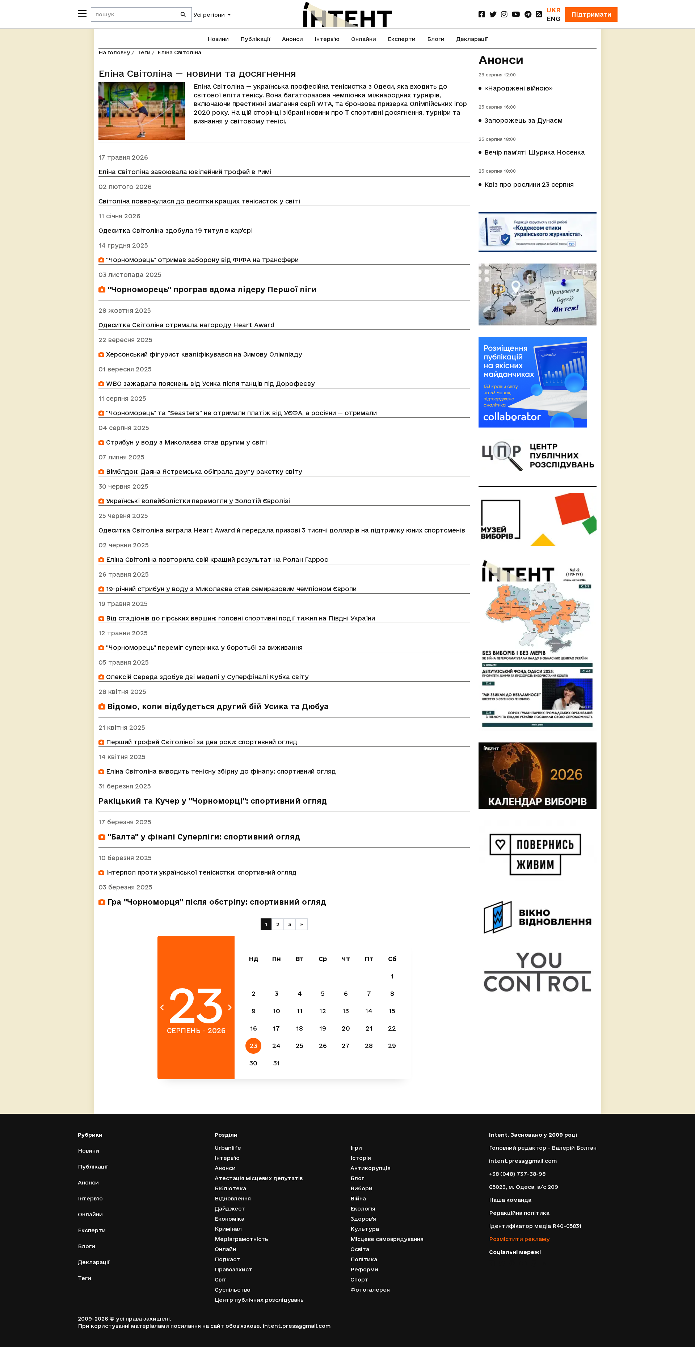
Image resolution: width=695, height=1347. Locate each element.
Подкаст (227, 1259)
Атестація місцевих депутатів (259, 1178)
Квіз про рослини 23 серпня (529, 184)
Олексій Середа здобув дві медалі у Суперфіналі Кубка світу (206, 676)
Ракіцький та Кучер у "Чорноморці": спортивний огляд (212, 801)
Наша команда (510, 1200)
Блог (357, 1178)
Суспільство (232, 1290)
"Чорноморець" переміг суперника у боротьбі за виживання (203, 647)
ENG (553, 18)
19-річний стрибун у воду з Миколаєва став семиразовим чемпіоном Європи (230, 588)
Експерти (402, 39)
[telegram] (528, 14)
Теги (144, 52)
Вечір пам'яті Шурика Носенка (534, 152)
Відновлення (233, 1198)
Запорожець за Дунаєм (523, 120)
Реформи (364, 1269)
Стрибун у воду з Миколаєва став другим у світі (185, 442)
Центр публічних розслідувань (259, 1300)
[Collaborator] (538, 382)
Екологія (362, 1208)
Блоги (436, 39)
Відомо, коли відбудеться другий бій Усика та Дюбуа (217, 706)
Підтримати (591, 14)
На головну (114, 52)
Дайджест (230, 1208)
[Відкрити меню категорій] (82, 13)
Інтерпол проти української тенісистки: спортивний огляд (200, 872)
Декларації (472, 39)
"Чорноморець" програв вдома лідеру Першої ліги (211, 289)
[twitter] (493, 14)
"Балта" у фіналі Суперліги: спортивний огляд (202, 837)
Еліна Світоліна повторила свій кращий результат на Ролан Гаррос (216, 559)
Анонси (292, 39)
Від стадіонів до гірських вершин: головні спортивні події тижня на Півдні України (239, 618)
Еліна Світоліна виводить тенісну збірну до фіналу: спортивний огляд (220, 771)
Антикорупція (370, 1168)
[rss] (539, 14)
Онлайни (363, 39)
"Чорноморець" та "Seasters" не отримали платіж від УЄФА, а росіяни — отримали (240, 412)
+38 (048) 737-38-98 (517, 1174)
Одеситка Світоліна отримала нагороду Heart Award (186, 324)
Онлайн (225, 1249)
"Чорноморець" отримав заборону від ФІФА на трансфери (201, 259)
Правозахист (233, 1269)
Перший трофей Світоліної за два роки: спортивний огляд (200, 741)
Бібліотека (230, 1188)
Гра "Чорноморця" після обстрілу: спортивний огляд (215, 902)
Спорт (359, 1279)
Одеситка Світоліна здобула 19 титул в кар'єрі (175, 230)
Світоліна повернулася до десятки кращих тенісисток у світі (199, 201)
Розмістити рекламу (519, 1239)
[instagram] (504, 14)
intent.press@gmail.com (523, 1161)
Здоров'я (363, 1219)
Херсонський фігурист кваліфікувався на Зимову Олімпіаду (203, 354)
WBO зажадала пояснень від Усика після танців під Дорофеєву (209, 383)
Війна (358, 1198)
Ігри (356, 1148)
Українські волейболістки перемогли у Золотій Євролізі (197, 500)
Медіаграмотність (241, 1239)
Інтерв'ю (327, 39)
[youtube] (516, 14)
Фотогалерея (370, 1290)
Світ (221, 1279)
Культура (364, 1229)
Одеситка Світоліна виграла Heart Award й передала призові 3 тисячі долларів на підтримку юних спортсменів (281, 530)
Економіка (229, 1219)
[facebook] (482, 14)
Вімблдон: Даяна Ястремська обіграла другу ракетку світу (203, 471)
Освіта (359, 1249)
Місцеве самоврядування (387, 1239)
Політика (363, 1259)
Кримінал (228, 1229)
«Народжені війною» (518, 88)
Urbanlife (228, 1148)
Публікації (255, 39)
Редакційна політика (519, 1213)
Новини (218, 39)
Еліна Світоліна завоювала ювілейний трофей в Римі (184, 171)
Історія (360, 1158)
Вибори (361, 1188)
